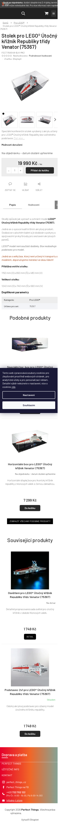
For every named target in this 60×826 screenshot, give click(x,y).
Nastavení (29, 394)
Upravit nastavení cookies (36, 813)
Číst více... (19, 138)
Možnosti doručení (12, 144)
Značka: (13, 58)
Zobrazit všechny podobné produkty (30, 521)
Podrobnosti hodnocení (40, 55)
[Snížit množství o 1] (8, 170)
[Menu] (53, 13)
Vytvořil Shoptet (30, 819)
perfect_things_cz (16, 781)
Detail (30, 636)
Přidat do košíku (40, 170)
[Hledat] (23, 13)
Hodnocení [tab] (33, 204)
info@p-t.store (14, 800)
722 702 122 (18, 792)
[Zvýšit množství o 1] (20, 170)
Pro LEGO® (34, 300)
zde (13, 386)
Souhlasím (29, 405)
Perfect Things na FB (17, 787)
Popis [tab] (12, 204)
